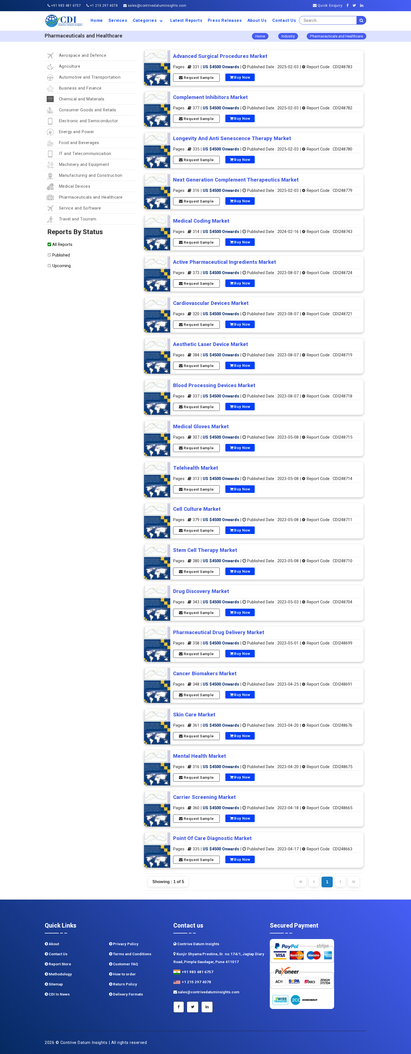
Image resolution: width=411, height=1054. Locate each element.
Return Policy (124, 984)
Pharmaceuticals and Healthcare (336, 36)
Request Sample (198, 78)
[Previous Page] (314, 882)
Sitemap (55, 984)
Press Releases (225, 20)
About (53, 944)
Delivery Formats (127, 994)
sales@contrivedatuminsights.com (156, 6)
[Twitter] (356, 5)
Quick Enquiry (329, 5)
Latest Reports (186, 20)
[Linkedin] (363, 5)
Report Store (59, 964)
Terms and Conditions (131, 954)
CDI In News (59, 994)
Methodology (60, 974)
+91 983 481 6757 (65, 6)
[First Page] (300, 882)
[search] (361, 20)
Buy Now (241, 77)
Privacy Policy (125, 944)
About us (257, 20)
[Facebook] (349, 5)
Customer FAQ (125, 964)
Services (117, 20)
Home (97, 20)
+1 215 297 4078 (103, 6)
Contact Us (284, 20)
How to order (124, 974)
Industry (288, 36)
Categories (145, 20)
